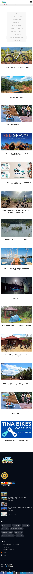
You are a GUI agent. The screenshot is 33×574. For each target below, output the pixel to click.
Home (2, 569)
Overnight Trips (16, 34)
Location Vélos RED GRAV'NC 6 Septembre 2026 (20, 508)
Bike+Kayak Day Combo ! (15, 503)
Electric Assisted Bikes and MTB (17, 493)
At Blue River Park (16, 16)
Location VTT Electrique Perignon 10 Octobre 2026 (19, 513)
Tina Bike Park (16, 19)
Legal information (6, 571)
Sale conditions (21, 569)
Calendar (13, 569)
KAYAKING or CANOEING (16, 28)
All (16, 13)
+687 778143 (6, 547)
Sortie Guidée (17, 40)
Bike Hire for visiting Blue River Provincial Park (17, 498)
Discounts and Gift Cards (16, 37)
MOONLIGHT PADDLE (16, 31)
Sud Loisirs (5, 552)
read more (10, 495)
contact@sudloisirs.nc (8, 549)
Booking (7, 569)
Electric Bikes (16, 25)
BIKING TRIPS (16, 22)
